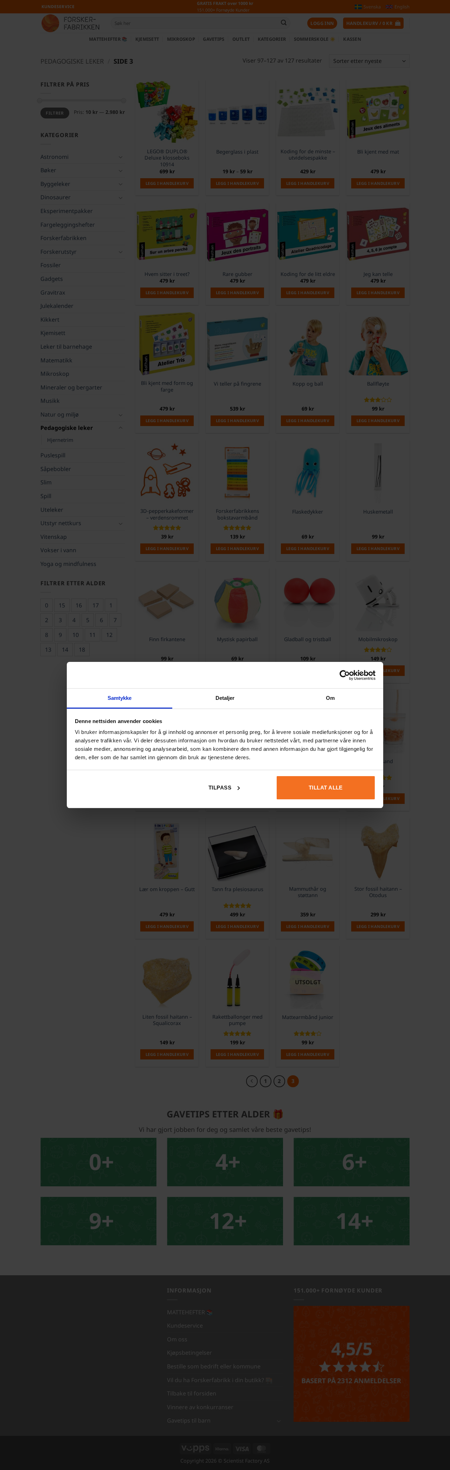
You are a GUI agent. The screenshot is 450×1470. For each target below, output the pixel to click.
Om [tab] (330, 698)
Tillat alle (326, 788)
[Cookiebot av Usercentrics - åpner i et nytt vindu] (344, 675)
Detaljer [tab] (225, 698)
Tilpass (219, 788)
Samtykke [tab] (120, 698)
